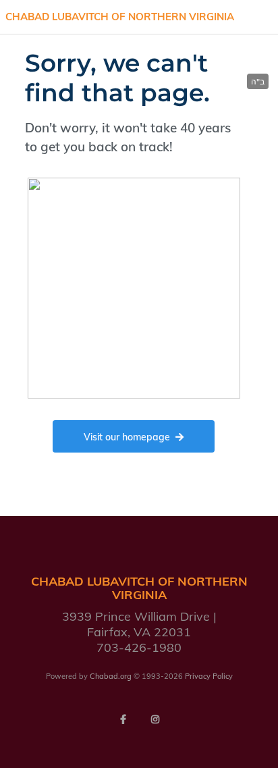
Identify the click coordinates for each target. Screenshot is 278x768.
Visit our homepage (127, 437)
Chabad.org (111, 676)
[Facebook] (123, 719)
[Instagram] (155, 719)
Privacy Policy (209, 676)
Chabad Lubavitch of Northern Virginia (119, 16)
